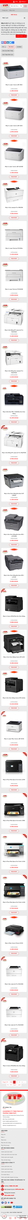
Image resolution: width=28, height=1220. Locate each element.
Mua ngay (14, 95)
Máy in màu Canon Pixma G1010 (14, 943)
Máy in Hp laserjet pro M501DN (14, 207)
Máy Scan (3, 1140)
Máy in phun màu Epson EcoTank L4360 (14, 902)
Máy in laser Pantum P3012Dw (14, 248)
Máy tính (3, 1134)
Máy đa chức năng (6, 1142)
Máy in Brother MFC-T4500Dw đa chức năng (14, 412)
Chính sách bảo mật (6, 1166)
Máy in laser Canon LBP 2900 (14, 85)
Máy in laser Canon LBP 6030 (14, 125)
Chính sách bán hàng (6, 1169)
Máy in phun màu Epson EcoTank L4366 (14, 861)
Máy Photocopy (5, 1145)
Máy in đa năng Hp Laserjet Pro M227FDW (14, 371)
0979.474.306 (19, 1189)
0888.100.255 (13, 1186)
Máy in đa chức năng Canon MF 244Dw (14, 698)
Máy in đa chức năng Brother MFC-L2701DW (14, 535)
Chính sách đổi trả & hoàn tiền (9, 1154)
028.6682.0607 (9, 1195)
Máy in (2, 1137)
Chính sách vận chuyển (7, 1157)
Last (19, 1085)
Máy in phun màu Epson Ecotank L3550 (14, 820)
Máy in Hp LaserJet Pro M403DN (14, 984)
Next (14, 1085)
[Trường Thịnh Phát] (5, 6)
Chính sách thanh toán (7, 1172)
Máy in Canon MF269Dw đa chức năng (14, 1065)
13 (11, 1085)
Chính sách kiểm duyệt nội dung (9, 1177)
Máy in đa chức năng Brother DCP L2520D (14, 494)
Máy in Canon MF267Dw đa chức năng (14, 616)
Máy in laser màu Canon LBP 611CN (14, 739)
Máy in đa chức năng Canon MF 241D (14, 657)
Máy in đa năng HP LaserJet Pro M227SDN (14, 331)
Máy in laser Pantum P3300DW (14, 289)
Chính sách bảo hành (6, 1152)
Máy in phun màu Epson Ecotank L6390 (14, 779)
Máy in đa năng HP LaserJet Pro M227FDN (14, 452)
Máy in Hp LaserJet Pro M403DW (14, 1025)
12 (7, 1085)
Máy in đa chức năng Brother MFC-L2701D (14, 576)
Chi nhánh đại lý (5, 1174)
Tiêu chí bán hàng (5, 1160)
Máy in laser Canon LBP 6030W (14, 166)
